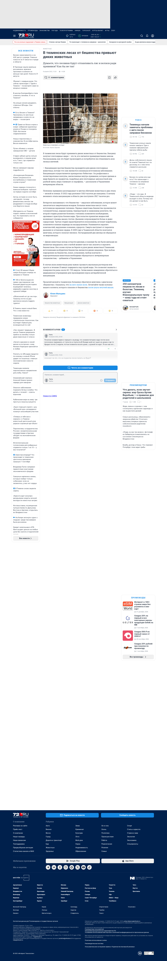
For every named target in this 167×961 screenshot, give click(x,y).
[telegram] (48, 867)
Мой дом (79, 840)
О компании (18, 833)
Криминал (79, 829)
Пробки (83, 36)
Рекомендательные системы (94, 943)
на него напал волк (78, 284)
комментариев (56, 77)
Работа (104, 840)
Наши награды (19, 837)
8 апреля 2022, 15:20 (49, 71)
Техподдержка (19, 844)
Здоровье (50, 851)
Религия (104, 848)
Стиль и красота (133, 829)
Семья (104, 851)
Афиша (77, 30)
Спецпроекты (132, 844)
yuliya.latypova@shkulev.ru (132, 921)
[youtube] (83, 867)
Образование (80, 851)
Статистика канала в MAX (23, 851)
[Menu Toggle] (14, 36)
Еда (47, 844)
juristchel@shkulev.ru (65, 938)
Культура (79, 833)
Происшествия (107, 837)
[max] (71, 867)
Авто (48, 826)
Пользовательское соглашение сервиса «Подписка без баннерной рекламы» (110, 947)
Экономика (131, 840)
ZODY (113, 30)
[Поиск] (141, 36)
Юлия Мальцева (57, 293)
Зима (77, 826)
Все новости (25, 50)
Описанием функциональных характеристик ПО (100, 931)
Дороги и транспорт (54, 840)
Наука (77, 844)
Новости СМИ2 (50, 396)
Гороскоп (86, 30)
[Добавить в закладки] (109, 77)
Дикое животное (83, 303)
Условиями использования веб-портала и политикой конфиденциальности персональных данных (117, 932)
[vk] (54, 867)
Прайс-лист (17, 829)
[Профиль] (152, 36)
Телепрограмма (66, 30)
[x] (77, 867)
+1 (108, 362)
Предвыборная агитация (23, 848)
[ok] (60, 867)
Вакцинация (69, 303)
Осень (103, 829)
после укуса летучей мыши (100, 287)
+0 (108, 349)
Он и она (104, 826)
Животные (50, 848)
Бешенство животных (52, 303)
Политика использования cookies (96, 940)
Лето (77, 837)
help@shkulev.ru (18, 940)
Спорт (129, 826)
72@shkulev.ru (37, 937)
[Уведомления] (147, 36)
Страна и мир (132, 833)
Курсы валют (97, 30)
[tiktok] (89, 867)
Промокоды (33, 30)
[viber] (66, 867)
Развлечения (106, 844)
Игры (107, 30)
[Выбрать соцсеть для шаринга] (115, 77)
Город (48, 837)
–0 (115, 349)
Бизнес (49, 829)
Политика (105, 833)
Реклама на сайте (20, 826)
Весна (48, 833)
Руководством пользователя (94, 929)
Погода (55, 30)
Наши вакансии (19, 840)
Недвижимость (19, 30)
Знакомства (45, 30)
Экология (131, 837)
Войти (51, 381)
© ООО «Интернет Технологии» (23, 953)
